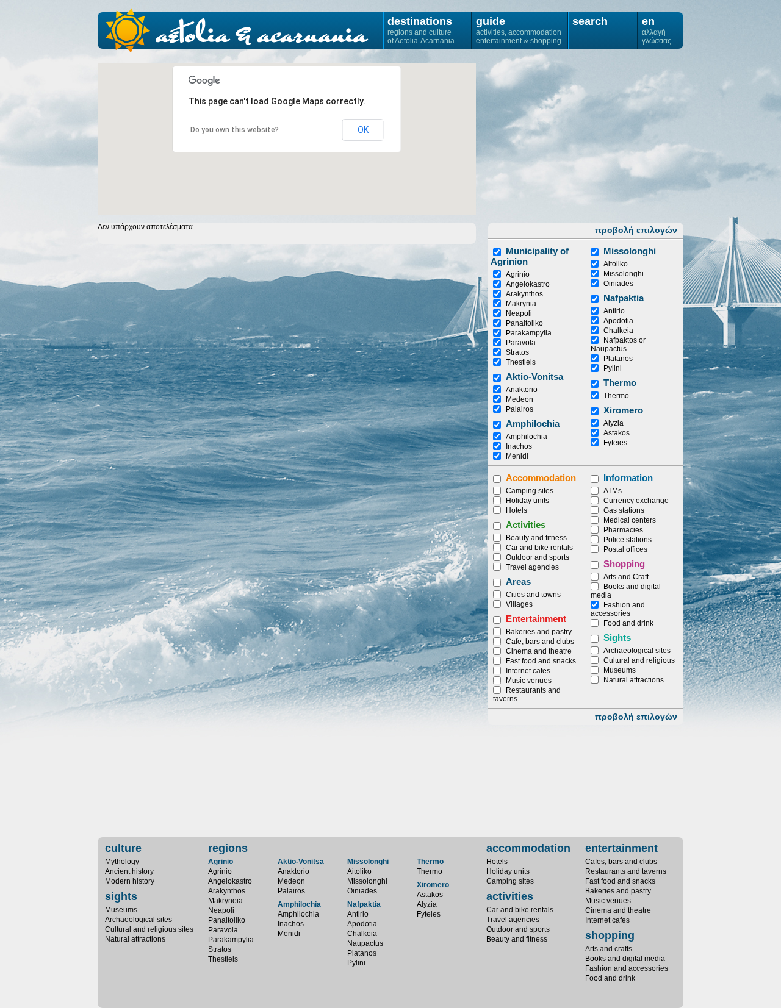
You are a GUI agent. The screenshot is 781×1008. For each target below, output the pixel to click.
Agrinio (518, 274)
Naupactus (365, 943)
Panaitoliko (524, 323)
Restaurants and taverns (625, 871)
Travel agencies (532, 567)
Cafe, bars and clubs (540, 641)
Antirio (614, 311)
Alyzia (613, 423)
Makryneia (225, 900)
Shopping (624, 564)
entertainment (621, 848)
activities (509, 896)
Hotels (516, 510)
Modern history (129, 881)
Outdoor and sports (537, 557)
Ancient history (129, 871)
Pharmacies (623, 530)
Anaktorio (522, 389)
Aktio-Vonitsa (534, 376)
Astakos (616, 433)
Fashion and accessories (618, 609)
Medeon (519, 399)
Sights (617, 637)
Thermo (619, 382)
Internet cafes (528, 671)
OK (363, 130)
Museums (619, 670)
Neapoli (519, 313)
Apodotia (618, 320)
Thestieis (521, 362)
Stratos (517, 352)
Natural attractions (633, 680)
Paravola (521, 342)
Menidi (517, 456)
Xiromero (623, 410)
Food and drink (628, 623)
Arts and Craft (626, 577)
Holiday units (527, 500)
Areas (518, 581)
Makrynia (521, 303)
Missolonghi (623, 274)
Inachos (519, 446)
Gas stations (623, 510)
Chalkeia (618, 330)
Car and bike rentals (539, 547)
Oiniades (618, 283)
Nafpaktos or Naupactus (618, 344)
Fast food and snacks (541, 661)
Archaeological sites (637, 650)
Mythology (122, 861)
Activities (525, 525)
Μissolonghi (629, 251)
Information (628, 478)
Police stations (627, 539)
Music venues (529, 680)
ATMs (612, 491)
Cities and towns (533, 594)
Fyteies (615, 442)
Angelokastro (528, 284)
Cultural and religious (639, 660)
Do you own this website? (234, 130)
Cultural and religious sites (149, 929)
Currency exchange (636, 500)
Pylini (612, 368)
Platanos (618, 358)
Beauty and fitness (536, 538)
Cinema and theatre (539, 651)
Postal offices (625, 549)
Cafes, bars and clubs (621, 861)
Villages (519, 604)
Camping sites (529, 491)
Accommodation (541, 478)
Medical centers (629, 520)
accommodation (528, 848)
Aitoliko (615, 264)
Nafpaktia (623, 298)
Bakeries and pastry (539, 631)
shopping (610, 935)
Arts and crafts (608, 949)
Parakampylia (529, 333)
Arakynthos (524, 294)
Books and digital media (625, 958)
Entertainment (536, 618)
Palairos (519, 409)
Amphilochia (533, 423)
